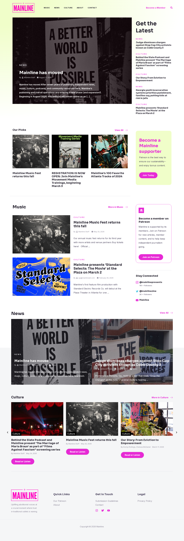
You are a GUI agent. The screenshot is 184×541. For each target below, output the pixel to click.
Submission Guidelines (106, 501)
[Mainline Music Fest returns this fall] (31, 151)
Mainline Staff (29, 77)
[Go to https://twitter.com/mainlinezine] (153, 293)
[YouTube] (108, 510)
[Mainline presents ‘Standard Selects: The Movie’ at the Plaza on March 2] (41, 277)
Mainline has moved (41, 72)
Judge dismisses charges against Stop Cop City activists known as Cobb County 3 (153, 45)
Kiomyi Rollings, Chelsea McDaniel (137, 447)
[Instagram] (96, 510)
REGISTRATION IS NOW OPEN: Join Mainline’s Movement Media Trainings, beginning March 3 (68, 180)
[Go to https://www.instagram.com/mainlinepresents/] (153, 284)
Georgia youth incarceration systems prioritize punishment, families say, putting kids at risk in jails (153, 94)
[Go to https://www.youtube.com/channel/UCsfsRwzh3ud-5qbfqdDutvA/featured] (153, 300)
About (80, 8)
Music (47, 8)
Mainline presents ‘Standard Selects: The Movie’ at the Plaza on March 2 (152, 110)
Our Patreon (59, 501)
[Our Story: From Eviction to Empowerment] (147, 418)
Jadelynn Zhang (106, 369)
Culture (68, 8)
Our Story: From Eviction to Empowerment (151, 79)
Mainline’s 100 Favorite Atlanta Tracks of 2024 (107, 175)
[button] (156, 8)
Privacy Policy (145, 501)
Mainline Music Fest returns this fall (27, 175)
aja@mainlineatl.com (86, 278)
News (57, 8)
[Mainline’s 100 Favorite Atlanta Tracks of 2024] (109, 151)
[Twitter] (102, 510)
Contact (92, 8)
